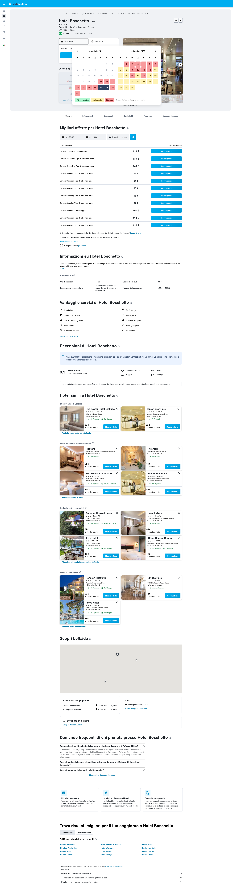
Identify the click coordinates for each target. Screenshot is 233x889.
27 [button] (95, 87)
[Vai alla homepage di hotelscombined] (18, 4)
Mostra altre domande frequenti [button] (102, 775)
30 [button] (112, 87)
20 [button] (95, 81)
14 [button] (101, 75)
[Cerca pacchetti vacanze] (4, 26)
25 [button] (83, 87)
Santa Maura (114, 14)
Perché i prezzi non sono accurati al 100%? (80, 882)
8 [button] (106, 69)
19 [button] (89, 81)
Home (61, 14)
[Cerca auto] (4, 21)
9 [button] (112, 69)
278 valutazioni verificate (81, 33)
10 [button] (77, 75)
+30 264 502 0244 (67, 30)
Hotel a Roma (65, 851)
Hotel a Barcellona (67, 844)
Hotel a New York (148, 848)
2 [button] (112, 64)
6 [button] (95, 69)
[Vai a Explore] (4, 31)
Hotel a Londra (66, 854)
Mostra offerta (111, 427)
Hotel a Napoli (106, 851)
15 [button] (107, 75)
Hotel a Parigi (106, 854)
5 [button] (89, 69)
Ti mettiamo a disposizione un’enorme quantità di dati (84, 877)
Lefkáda (127, 14)
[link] (76, 432)
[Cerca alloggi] (4, 16)
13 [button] (95, 75)
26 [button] (89, 87)
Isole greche (83, 14)
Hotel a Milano (147, 854)
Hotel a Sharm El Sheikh (111, 844)
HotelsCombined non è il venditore (76, 873)
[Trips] (4, 38)
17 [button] (77, 81)
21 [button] (101, 81)
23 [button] (112, 81)
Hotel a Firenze (147, 851)
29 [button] (107, 87)
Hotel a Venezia (107, 848)
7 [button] (100, 69)
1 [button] (106, 64)
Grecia (68, 14)
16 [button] (112, 75)
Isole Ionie (98, 14)
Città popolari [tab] (67, 832)
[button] (4, 3)
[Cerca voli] (4, 11)
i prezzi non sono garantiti (113, 866)
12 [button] (89, 75)
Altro (62, 268)
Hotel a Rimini (147, 844)
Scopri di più (135, 233)
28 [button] (101, 87)
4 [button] (83, 69)
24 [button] (77, 87)
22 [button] (107, 81)
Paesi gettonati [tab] (84, 832)
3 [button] (77, 69)
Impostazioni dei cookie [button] (69, 241)
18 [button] (83, 81)
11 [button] (83, 75)
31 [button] (77, 93)
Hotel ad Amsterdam (68, 848)
